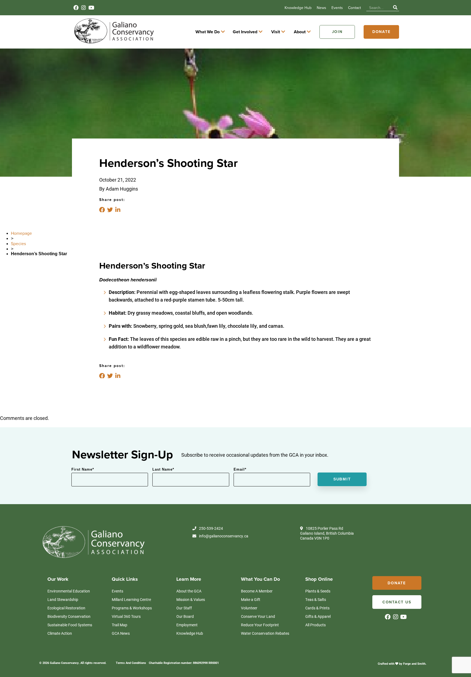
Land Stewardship (62, 599)
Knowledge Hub (298, 7)
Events (337, 7)
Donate (381, 31)
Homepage (21, 233)
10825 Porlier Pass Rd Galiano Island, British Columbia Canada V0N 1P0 (327, 533)
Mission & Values (190, 599)
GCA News (121, 633)
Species (18, 243)
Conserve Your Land (258, 616)
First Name (82, 469)
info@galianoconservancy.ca (223, 536)
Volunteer (249, 607)
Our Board (185, 616)
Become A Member (257, 591)
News (321, 7)
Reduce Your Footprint (260, 624)
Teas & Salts (315, 599)
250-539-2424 (211, 528)
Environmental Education (68, 591)
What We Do (207, 32)
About (300, 32)
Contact (354, 7)
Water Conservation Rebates (265, 633)
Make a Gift (250, 599)
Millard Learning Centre (131, 599)
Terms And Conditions (131, 663)
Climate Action (59, 633)
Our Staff (184, 607)
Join (337, 31)
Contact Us (396, 602)
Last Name (163, 469)
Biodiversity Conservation (68, 616)
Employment (187, 624)
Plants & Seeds (317, 591)
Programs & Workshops (132, 607)
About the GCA (188, 591)
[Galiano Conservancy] (113, 43)
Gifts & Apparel (318, 616)
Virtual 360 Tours (126, 616)
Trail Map (119, 624)
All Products (315, 624)
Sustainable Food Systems (69, 624)
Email (240, 469)
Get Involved (245, 32)
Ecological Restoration (66, 607)
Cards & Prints (317, 607)
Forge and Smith (414, 663)
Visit (275, 32)
